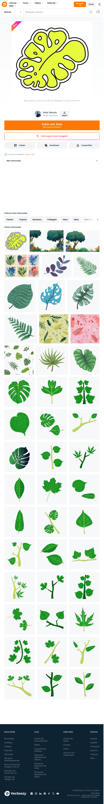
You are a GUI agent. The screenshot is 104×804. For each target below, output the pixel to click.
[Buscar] (90, 12)
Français (92, 754)
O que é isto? (30, 154)
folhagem (52, 219)
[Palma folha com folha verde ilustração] (52, 424)
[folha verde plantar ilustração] (84, 424)
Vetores (12, 3)
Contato (65, 744)
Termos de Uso (71, 795)
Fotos (25, 3)
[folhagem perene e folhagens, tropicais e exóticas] (56, 266)
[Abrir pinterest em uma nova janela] (45, 793)
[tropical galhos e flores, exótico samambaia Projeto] (20, 328)
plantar (9, 219)
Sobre (64, 748)
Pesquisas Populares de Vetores (40, 757)
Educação (8, 754)
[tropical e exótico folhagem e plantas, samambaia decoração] (86, 266)
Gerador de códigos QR (9, 778)
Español (91, 742)
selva (76, 219)
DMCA (36, 744)
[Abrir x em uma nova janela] (53, 793)
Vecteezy (8, 742)
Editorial (51, 3)
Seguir (64, 115)
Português (93, 746)
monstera (36, 219)
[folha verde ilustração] (52, 392)
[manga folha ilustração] (19, 489)
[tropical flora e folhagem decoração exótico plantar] (52, 360)
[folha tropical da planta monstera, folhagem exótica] (20, 296)
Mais (11, 5)
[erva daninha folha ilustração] (84, 619)
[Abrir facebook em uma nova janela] (32, 793)
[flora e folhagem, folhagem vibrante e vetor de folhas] (22, 266)
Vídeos (38, 3)
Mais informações (14, 161)
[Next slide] (93, 219)
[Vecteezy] (4, 4)
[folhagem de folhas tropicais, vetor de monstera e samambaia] (18, 360)
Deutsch (92, 750)
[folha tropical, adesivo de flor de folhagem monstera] (15, 241)
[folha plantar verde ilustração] (84, 392)
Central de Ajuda (67, 739)
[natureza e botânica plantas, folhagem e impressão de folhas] (53, 328)
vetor (65, 219)
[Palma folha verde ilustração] (19, 392)
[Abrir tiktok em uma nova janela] (49, 793)
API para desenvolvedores (12, 759)
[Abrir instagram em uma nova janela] (36, 793)
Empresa (8, 750)
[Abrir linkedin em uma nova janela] (40, 793)
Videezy (7, 746)
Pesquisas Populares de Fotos (40, 765)
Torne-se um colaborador (68, 753)
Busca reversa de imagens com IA (12, 765)
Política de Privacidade (89, 795)
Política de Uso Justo (87, 797)
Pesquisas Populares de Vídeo (40, 774)
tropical (23, 219)
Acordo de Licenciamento (40, 739)
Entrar (91, 4)
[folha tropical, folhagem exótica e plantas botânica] (51, 296)
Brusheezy (9, 738)
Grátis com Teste (52, 125)
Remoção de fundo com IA (10, 771)
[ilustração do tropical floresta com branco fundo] (47, 241)
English (91, 738)
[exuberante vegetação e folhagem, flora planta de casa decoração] (84, 360)
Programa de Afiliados (40, 749)
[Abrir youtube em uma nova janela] (58, 793)
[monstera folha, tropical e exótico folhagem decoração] (83, 296)
